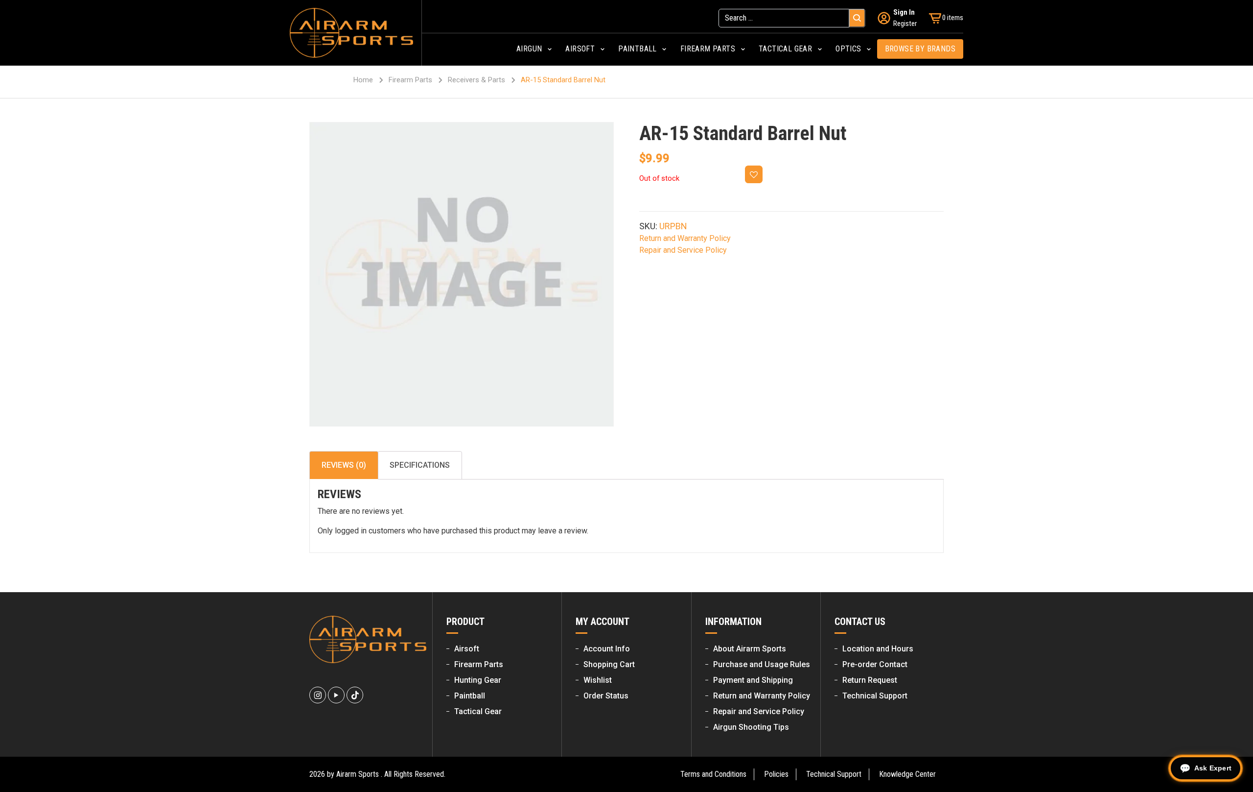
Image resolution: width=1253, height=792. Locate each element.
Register (905, 23)
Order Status (605, 695)
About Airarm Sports (749, 648)
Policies (776, 774)
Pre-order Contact (874, 664)
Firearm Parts (410, 79)
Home (363, 79)
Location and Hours (877, 648)
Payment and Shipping (753, 680)
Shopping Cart (609, 664)
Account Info (606, 648)
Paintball (469, 695)
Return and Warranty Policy (685, 238)
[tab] (343, 465)
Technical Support (874, 695)
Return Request (869, 680)
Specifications (420, 465)
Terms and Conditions (713, 774)
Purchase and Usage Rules (761, 664)
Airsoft (466, 648)
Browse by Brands (920, 48)
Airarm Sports (357, 774)
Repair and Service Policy (683, 250)
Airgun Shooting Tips (751, 727)
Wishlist (597, 680)
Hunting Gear (477, 680)
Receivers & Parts (476, 79)
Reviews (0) (344, 465)
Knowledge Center (907, 774)
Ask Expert (1212, 768)
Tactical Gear (478, 711)
